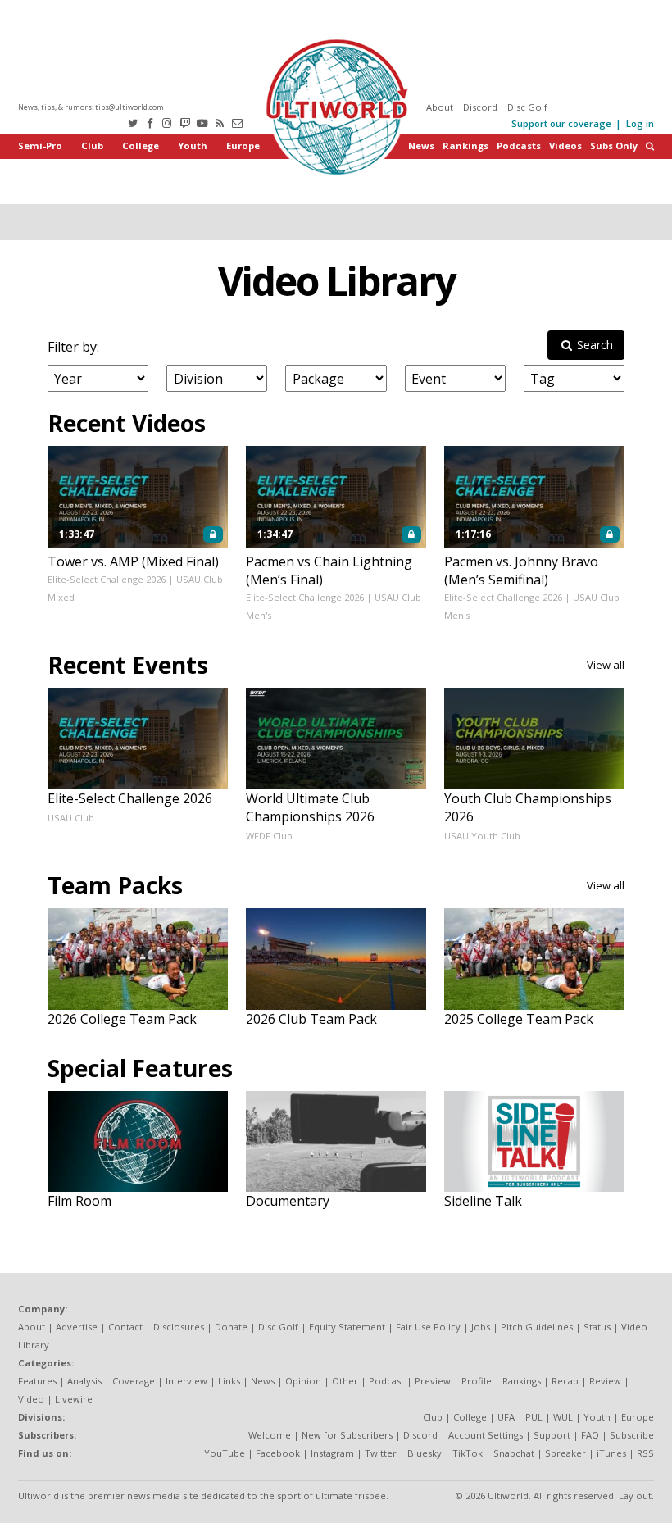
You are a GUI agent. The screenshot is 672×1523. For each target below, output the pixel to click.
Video (31, 1399)
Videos (565, 145)
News (421, 145)
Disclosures (178, 1327)
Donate (231, 1327)
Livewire (74, 1399)
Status (597, 1327)
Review (605, 1381)
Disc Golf (527, 107)
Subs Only (614, 145)
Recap (565, 1381)
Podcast (386, 1381)
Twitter (381, 1453)
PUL (534, 1417)
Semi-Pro (40, 145)
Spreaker (565, 1453)
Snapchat (513, 1453)
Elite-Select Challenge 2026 (107, 579)
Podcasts (519, 145)
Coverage (133, 1381)
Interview (186, 1381)
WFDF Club (269, 836)
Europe (243, 145)
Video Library (336, 280)
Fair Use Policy (428, 1327)
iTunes (611, 1453)
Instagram (332, 1453)
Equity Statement (347, 1327)
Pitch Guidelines (537, 1327)
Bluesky (424, 1453)
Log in (640, 123)
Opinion (303, 1381)
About (439, 107)
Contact (125, 1327)
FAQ (590, 1435)
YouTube (224, 1453)
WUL (563, 1417)
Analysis (84, 1381)
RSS (645, 1453)
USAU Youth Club (482, 836)
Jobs (480, 1327)
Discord (480, 107)
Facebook (278, 1453)
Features (37, 1381)
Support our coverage (561, 123)
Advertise (77, 1327)
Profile (476, 1381)
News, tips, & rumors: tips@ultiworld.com (91, 107)
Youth (192, 145)
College (140, 145)
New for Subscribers (347, 1435)
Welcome (269, 1435)
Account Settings (485, 1435)
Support (552, 1435)
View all (605, 664)
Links (229, 1381)
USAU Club (71, 818)
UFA (506, 1417)
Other (345, 1381)
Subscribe (632, 1435)
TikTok (467, 1453)
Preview (433, 1381)
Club (92, 145)
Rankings (465, 145)
